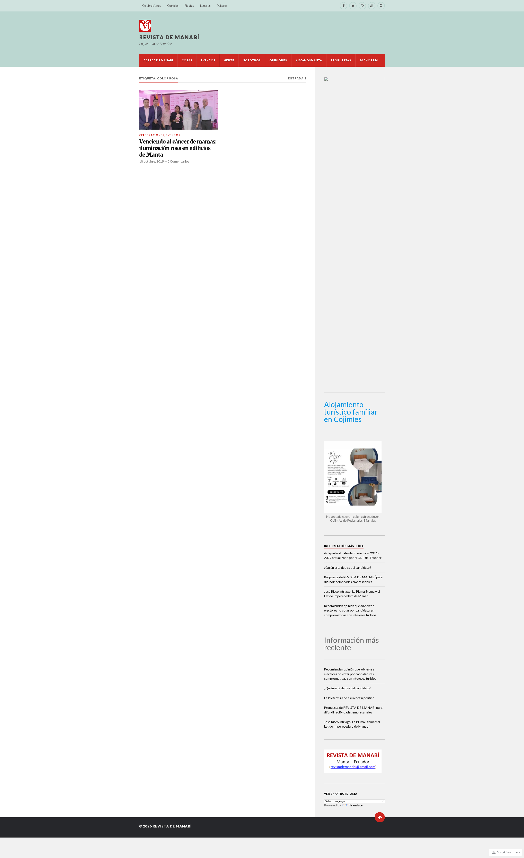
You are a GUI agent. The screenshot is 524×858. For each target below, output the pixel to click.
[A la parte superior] (380, 817)
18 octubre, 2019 (151, 161)
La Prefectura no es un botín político (349, 698)
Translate (356, 805)
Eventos (208, 60)
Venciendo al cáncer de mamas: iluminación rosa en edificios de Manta (177, 148)
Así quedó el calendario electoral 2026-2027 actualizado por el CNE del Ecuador (353, 555)
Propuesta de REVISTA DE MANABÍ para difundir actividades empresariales (353, 579)
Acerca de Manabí (158, 60)
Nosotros (252, 60)
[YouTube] (371, 5)
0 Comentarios (178, 161)
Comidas (172, 5)
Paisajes (222, 5)
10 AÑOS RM (369, 60)
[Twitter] (353, 5)
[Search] (381, 5)
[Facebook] (343, 5)
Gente (229, 60)
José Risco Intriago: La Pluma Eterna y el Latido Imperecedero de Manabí (352, 593)
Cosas (187, 60)
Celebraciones (151, 5)
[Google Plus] (362, 5)
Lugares (205, 5)
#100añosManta (309, 60)
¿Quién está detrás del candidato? (347, 567)
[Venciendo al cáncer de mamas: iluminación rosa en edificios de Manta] (178, 110)
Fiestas (189, 5)
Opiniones (278, 60)
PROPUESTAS (341, 60)
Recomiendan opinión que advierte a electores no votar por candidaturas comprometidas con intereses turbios (350, 610)
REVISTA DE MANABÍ (169, 37)
